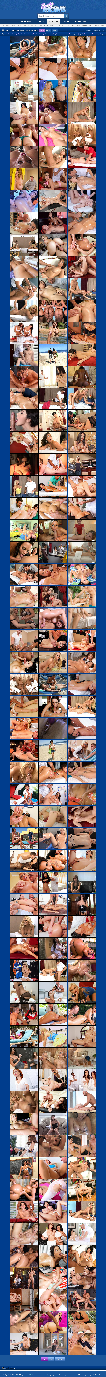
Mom (25, 34)
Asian (100, 34)
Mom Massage (93, 34)
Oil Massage (70, 34)
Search (41, 21)
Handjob (96, 25)
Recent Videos (26, 21)
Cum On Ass (60, 25)
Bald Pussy (6, 25)
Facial (84, 25)
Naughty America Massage (36, 34)
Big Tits (33, 25)
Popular (42, 30)
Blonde (39, 25)
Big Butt (19, 25)
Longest (54, 30)
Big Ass (13, 25)
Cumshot (78, 25)
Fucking (89, 25)
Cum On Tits (70, 25)
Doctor (86, 34)
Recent (48, 30)
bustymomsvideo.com (36, 1375)
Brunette (52, 25)
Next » (60, 1359)
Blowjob (45, 25)
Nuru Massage (12, 34)
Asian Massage (61, 34)
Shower (47, 34)
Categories (53, 21)
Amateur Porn (80, 21)
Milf (82, 34)
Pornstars (66, 21)
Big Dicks (26, 25)
